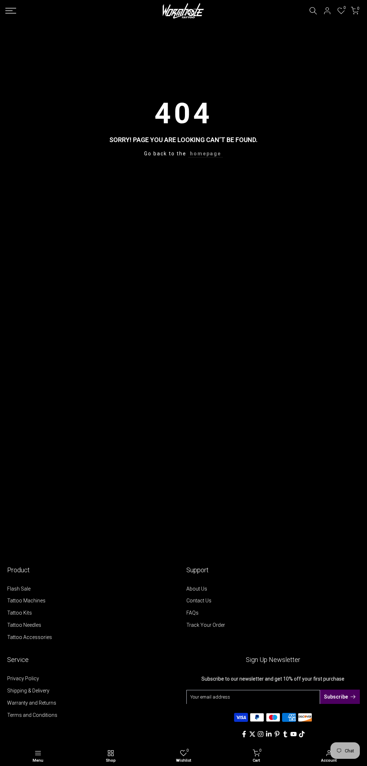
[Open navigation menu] (61, 11)
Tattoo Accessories (29, 637)
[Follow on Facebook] (244, 734)
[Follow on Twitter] (252, 734)
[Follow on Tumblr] (285, 734)
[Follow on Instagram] (260, 734)
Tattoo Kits (19, 613)
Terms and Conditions (32, 715)
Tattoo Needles (24, 625)
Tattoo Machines (26, 600)
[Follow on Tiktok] (302, 734)
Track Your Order (205, 625)
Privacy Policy (23, 678)
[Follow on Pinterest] (277, 734)
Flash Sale (18, 589)
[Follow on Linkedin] (269, 734)
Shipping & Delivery (28, 691)
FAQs (192, 613)
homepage (205, 153)
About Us (196, 589)
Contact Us (198, 600)
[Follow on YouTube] (293, 734)
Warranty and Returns (31, 703)
